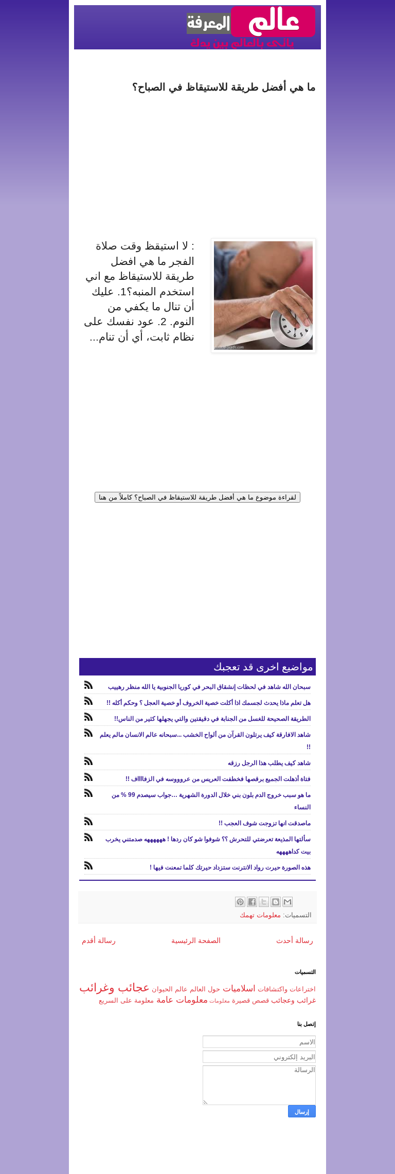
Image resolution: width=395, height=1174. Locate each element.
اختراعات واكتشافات (287, 989)
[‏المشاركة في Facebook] (252, 902)
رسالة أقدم (99, 940)
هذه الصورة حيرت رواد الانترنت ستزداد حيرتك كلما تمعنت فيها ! (230, 867)
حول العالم (205, 989)
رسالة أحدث (294, 940)
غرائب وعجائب (293, 1000)
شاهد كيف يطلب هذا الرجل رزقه (269, 763)
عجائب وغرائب (114, 987)
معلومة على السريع (126, 1000)
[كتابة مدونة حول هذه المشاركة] (276, 902)
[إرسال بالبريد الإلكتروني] (287, 902)
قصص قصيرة (250, 1000)
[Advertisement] (197, 166)
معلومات (219, 1001)
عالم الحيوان (170, 989)
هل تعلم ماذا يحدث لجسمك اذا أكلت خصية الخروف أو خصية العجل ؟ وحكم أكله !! (208, 702)
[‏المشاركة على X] (264, 902)
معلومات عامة (182, 1000)
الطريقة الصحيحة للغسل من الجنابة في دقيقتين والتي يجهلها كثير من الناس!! (212, 718)
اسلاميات (239, 988)
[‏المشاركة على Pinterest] (240, 902)
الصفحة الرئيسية (196, 940)
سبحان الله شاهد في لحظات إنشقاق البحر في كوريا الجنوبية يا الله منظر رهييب (209, 686)
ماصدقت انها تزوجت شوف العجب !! (265, 823)
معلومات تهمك (260, 915)
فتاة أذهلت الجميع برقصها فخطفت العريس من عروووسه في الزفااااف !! (218, 778)
